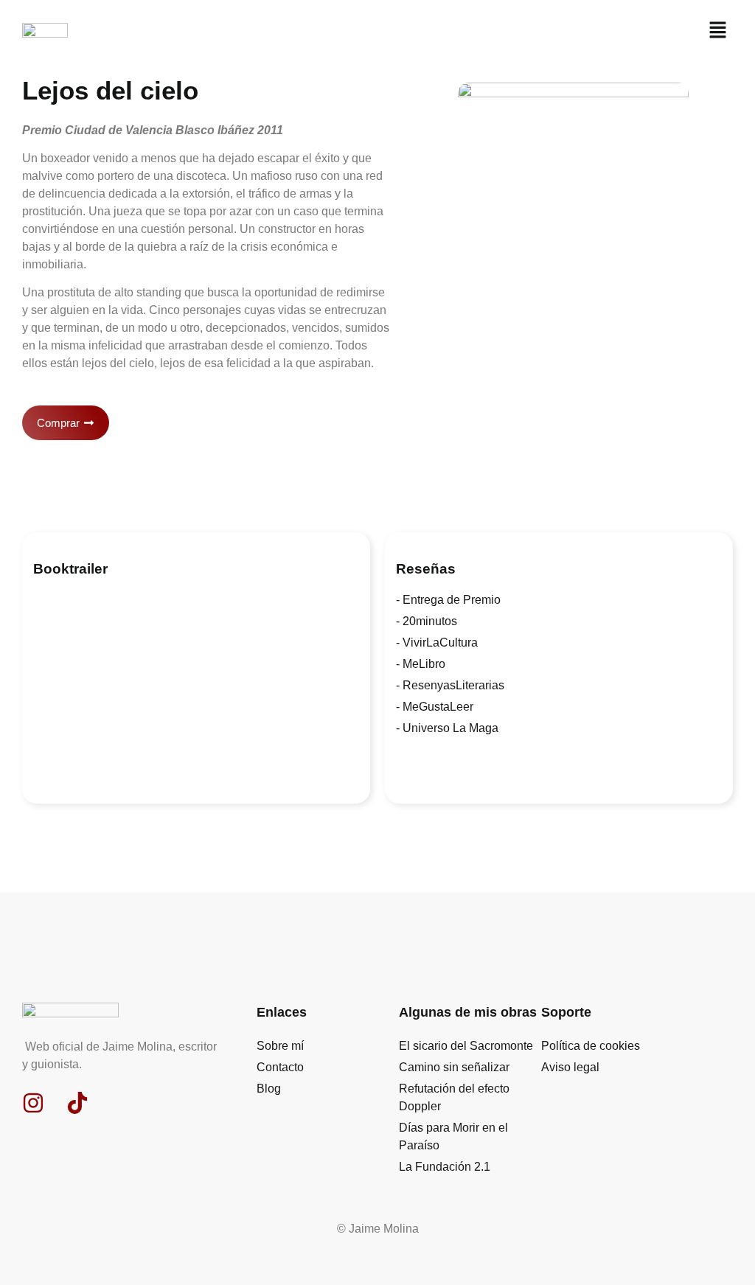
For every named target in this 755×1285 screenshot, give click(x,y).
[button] (718, 31)
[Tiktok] (77, 1103)
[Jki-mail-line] (122, 1103)
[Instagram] (33, 1103)
